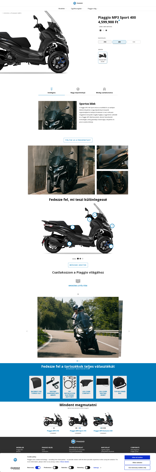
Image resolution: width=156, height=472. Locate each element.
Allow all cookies (137, 457)
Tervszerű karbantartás (75, 451)
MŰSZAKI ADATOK (78, 265)
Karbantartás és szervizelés (77, 450)
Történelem (45, 451)
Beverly (18, 451)
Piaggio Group (134, 451)
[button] (102, 57)
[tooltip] (119, 20)
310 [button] (105, 42)
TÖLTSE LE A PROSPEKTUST (78, 140)
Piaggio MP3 (19, 450)
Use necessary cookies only (137, 467)
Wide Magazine (135, 450)
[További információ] (95, 214)
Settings (96, 467)
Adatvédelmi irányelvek (107, 451)
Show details (64, 462)
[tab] (100, 30)
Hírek (43, 450)
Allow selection (137, 462)
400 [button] (119, 42)
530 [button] (134, 42)
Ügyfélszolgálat (105, 450)
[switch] (55, 467)
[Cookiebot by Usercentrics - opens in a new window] (15, 468)
